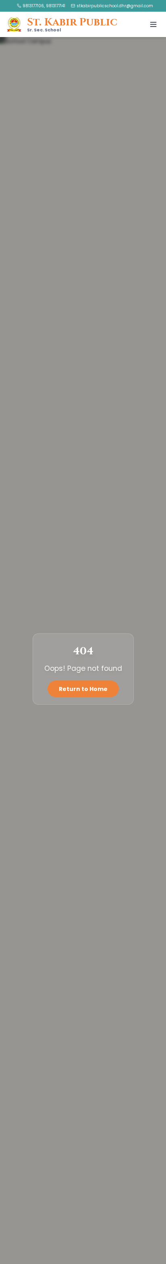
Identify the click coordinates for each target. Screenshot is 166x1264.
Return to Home (83, 689)
